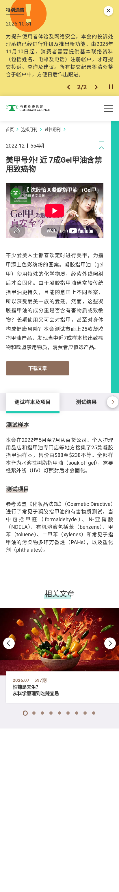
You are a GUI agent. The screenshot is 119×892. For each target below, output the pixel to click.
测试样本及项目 (32, 401)
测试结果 (86, 401)
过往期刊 (52, 129)
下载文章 (37, 368)
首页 (10, 129)
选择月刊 (29, 129)
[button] (68, 87)
